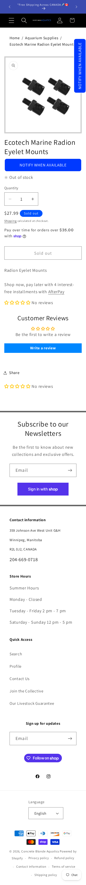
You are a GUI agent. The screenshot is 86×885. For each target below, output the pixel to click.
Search (16, 653)
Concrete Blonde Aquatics (40, 851)
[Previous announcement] (9, 6)
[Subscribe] (70, 470)
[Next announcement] (76, 6)
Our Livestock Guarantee (32, 703)
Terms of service (63, 867)
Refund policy (64, 858)
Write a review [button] (43, 347)
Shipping (10, 221)
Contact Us (20, 678)
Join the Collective (26, 691)
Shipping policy (45, 875)
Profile (16, 666)
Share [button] (14, 372)
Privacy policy (38, 858)
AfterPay (56, 291)
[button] (80, 66)
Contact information (31, 867)
